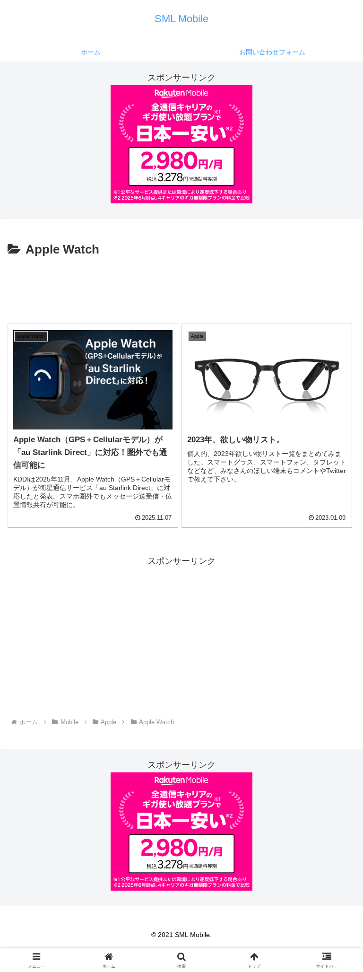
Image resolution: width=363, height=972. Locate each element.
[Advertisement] (181, 286)
